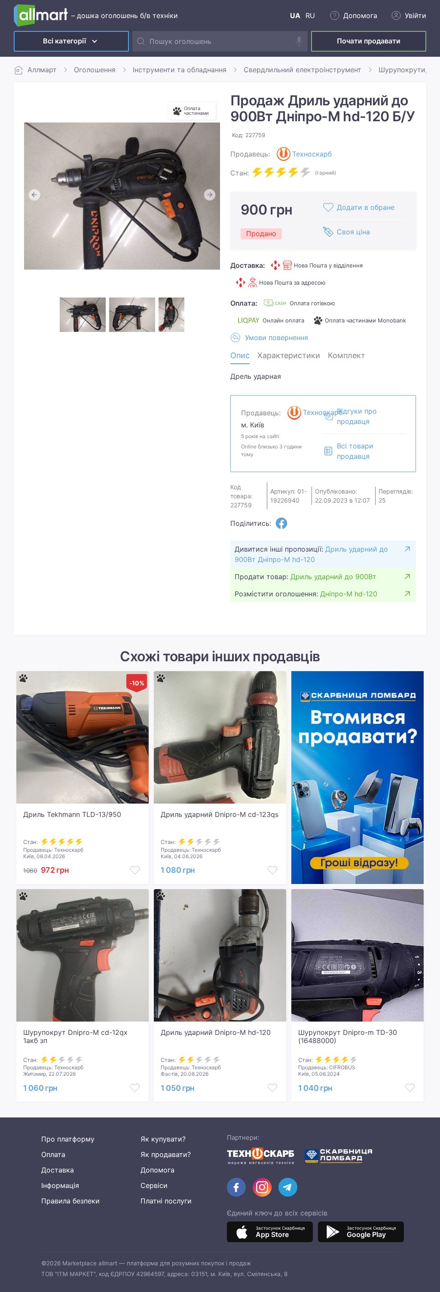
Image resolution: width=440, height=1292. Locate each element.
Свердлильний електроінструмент (302, 69)
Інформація (60, 1185)
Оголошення (95, 69)
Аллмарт (42, 69)
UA (295, 15)
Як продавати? (166, 1154)
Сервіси (154, 1185)
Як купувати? (163, 1139)
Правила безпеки (70, 1201)
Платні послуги (166, 1201)
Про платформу (68, 1139)
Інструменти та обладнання (179, 69)
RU (310, 15)
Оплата (53, 1154)
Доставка (57, 1170)
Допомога (157, 1170)
